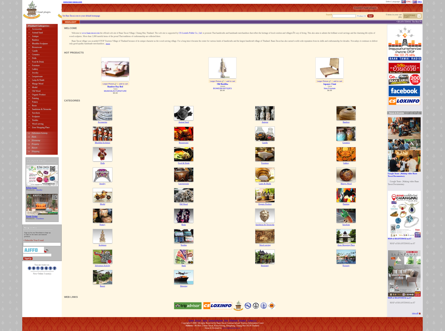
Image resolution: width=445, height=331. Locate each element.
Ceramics (36, 54)
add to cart (123, 84)
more (108, 44)
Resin (34, 105)
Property (35, 144)
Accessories (37, 29)
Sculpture (36, 116)
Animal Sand (37, 32)
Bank (34, 137)
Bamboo (35, 40)
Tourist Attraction (215, 320)
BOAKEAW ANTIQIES (222, 88)
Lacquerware (37, 76)
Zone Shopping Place (41, 127)
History (198, 320)
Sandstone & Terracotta (41, 109)
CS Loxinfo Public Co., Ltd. (190, 33)
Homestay (36, 140)
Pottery (35, 102)
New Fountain (329, 88)
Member (242, 320)
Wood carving (37, 124)
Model (34, 87)
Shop (205, 320)
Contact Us (252, 320)
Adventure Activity (40, 133)
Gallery (35, 69)
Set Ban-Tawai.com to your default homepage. (81, 16)
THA (420, 2)
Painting (35, 98)
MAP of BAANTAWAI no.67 (399, 239)
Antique (35, 36)
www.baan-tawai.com (91, 33)
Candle (35, 51)
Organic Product (39, 94)
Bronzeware (37, 47)
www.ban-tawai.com (72, 2)
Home (191, 320)
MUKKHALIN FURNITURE (115, 91)
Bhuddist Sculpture (40, 43)
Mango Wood (37, 83)
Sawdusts (36, 113)
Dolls (34, 58)
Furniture (36, 65)
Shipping (35, 151)
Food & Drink (38, 62)
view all (415, 313)
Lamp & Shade (38, 80)
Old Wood (36, 91)
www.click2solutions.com (231, 328)
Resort (34, 148)
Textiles (35, 120)
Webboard (233, 320)
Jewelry (35, 73)
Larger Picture (108, 84)
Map (226, 320)
